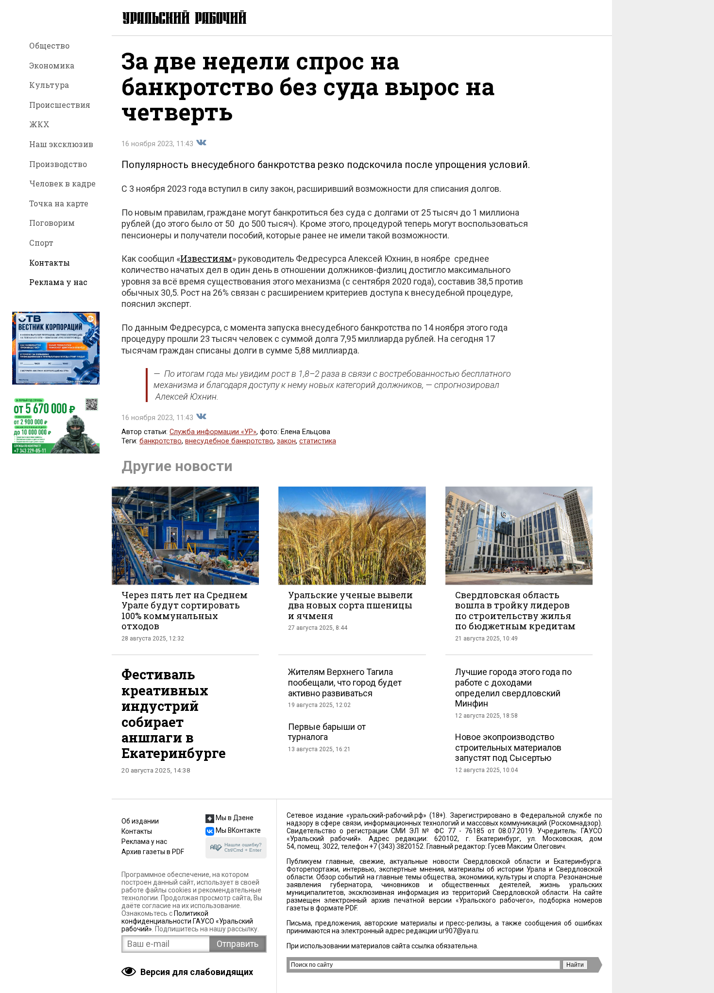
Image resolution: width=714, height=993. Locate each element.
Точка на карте (58, 203)
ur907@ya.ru (458, 931)
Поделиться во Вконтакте (201, 143)
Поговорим (52, 223)
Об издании (140, 821)
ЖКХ (39, 124)
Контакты (49, 262)
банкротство (160, 441)
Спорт (41, 242)
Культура (49, 85)
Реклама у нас (58, 282)
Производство (58, 164)
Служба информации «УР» (213, 432)
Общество (49, 45)
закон (286, 441)
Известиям (206, 258)
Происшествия (59, 105)
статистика (317, 441)
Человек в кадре (62, 183)
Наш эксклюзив (61, 144)
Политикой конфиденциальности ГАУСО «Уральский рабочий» (187, 921)
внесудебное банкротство (229, 441)
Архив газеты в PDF (152, 852)
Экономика (51, 65)
